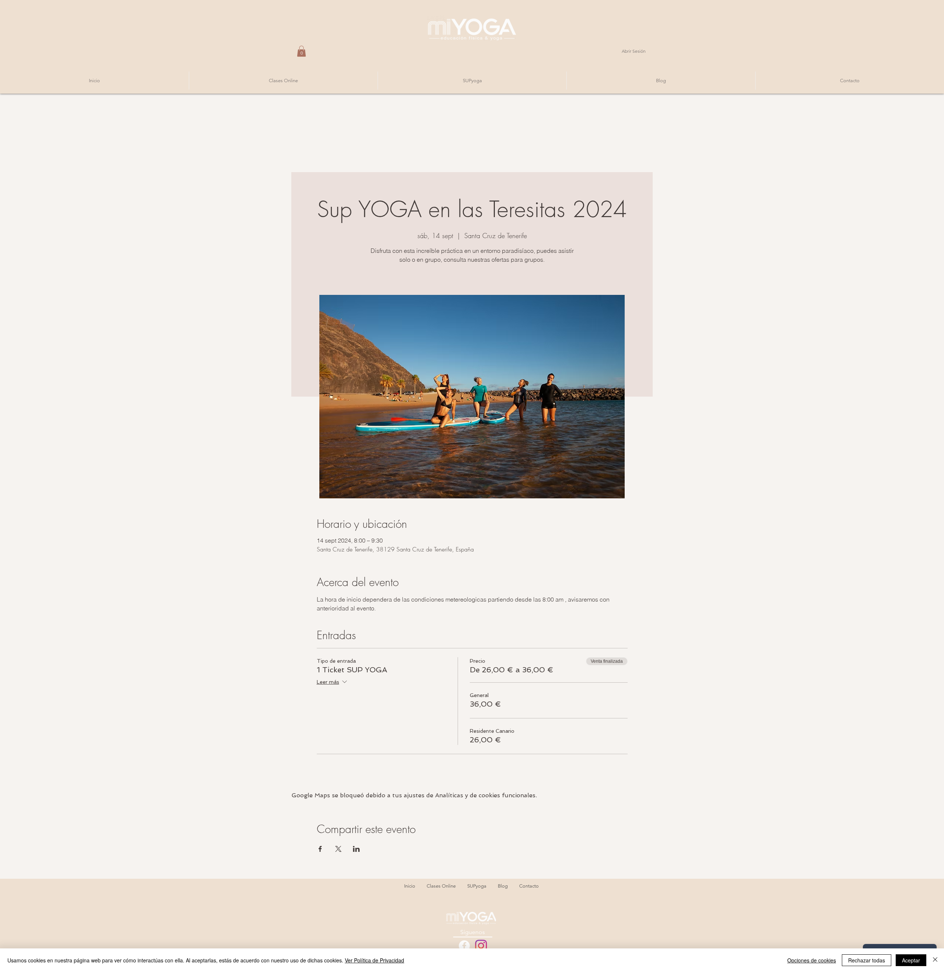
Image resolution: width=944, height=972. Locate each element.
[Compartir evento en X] (338, 849)
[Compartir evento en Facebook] (320, 849)
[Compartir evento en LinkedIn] (356, 849)
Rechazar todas (866, 960)
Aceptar (911, 960)
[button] (301, 51)
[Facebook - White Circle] (464, 945)
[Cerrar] (935, 960)
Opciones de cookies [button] (811, 960)
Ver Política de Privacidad (374, 960)
